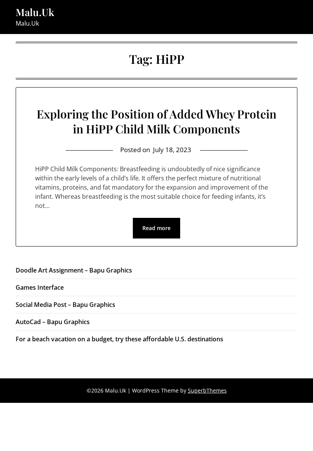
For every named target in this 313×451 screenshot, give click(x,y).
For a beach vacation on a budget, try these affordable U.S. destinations (119, 339)
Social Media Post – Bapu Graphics (65, 304)
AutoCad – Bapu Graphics (53, 322)
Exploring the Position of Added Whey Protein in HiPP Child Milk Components (156, 121)
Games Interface (40, 287)
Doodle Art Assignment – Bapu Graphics (74, 270)
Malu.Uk (35, 12)
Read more (156, 228)
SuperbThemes (207, 390)
